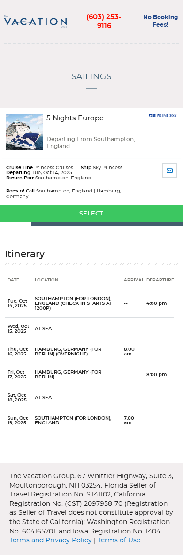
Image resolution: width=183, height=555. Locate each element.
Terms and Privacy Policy (50, 540)
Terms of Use (119, 540)
